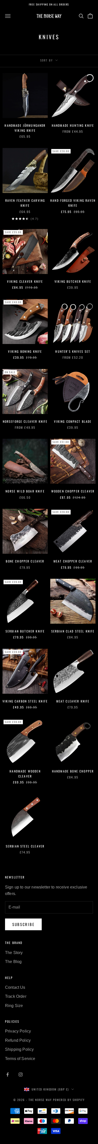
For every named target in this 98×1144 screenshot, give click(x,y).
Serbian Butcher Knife (25, 631)
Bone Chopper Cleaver (25, 561)
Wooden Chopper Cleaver (73, 491)
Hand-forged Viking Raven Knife (72, 203)
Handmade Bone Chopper (73, 771)
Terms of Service (20, 1058)
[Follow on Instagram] (20, 1074)
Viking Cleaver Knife (25, 281)
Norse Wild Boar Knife (25, 491)
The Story (14, 952)
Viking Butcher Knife (73, 281)
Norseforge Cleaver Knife (25, 421)
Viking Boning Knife (25, 351)
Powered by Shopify (69, 1100)
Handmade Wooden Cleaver (25, 773)
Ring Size (14, 1006)
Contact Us (15, 987)
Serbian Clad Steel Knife (73, 631)
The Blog (13, 962)
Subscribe (23, 924)
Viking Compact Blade (72, 421)
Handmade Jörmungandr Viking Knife (25, 127)
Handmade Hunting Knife (73, 125)
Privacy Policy (18, 1031)
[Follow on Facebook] (7, 1074)
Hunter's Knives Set (72, 351)
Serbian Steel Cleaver (25, 846)
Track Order (15, 996)
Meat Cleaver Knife (73, 701)
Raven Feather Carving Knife (25, 203)
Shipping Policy (19, 1049)
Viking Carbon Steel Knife (25, 701)
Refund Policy (18, 1040)
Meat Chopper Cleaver (73, 561)
